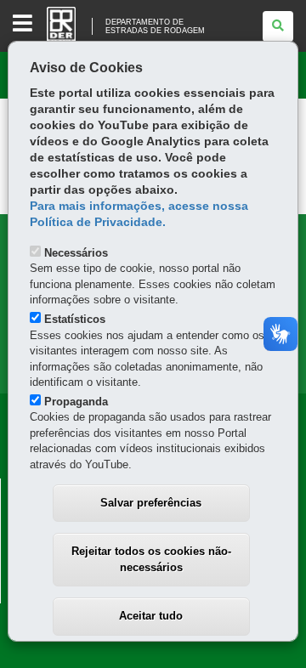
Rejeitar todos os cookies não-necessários (151, 559)
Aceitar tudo (151, 615)
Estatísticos (74, 319)
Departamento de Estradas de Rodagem (155, 26)
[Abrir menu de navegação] (22, 24)
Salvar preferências (150, 502)
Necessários (76, 252)
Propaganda (76, 401)
